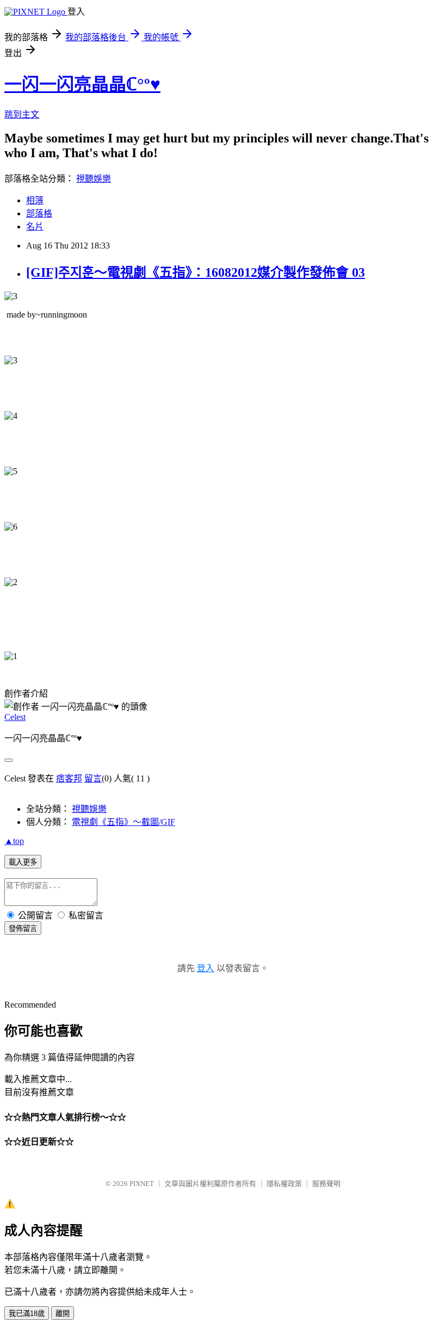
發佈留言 (23, 928)
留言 (93, 778)
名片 (35, 226)
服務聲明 (326, 1183)
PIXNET (141, 1183)
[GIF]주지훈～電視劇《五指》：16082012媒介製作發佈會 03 (195, 272)
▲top (14, 841)
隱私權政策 (284, 1183)
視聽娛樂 (93, 178)
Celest (15, 717)
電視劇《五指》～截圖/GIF (123, 822)
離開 (62, 1313)
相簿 (35, 200)
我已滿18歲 (27, 1313)
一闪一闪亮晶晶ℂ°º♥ (82, 84)
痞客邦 (69, 778)
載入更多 (23, 862)
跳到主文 (21, 114)
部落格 (39, 213)
